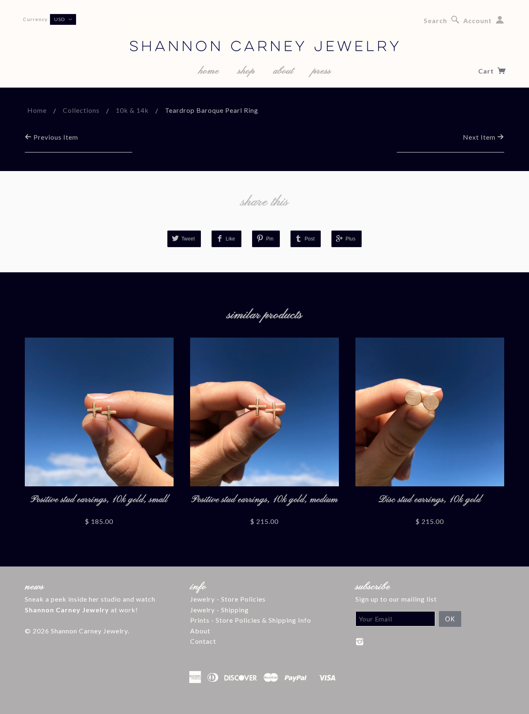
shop (246, 71)
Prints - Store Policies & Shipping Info (250, 620)
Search (435, 20)
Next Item (480, 137)
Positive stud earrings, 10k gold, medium (264, 499)
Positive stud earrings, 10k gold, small (99, 499)
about (283, 71)
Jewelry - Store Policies (228, 599)
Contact (203, 641)
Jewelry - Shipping (219, 610)
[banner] (264, 33)
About (200, 631)
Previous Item (55, 137)
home (208, 71)
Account (477, 20)
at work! (81, 610)
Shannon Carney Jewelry (89, 631)
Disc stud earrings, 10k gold (430, 499)
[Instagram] (359, 642)
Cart (487, 71)
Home (37, 110)
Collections (81, 110)
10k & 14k (132, 110)
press (321, 71)
